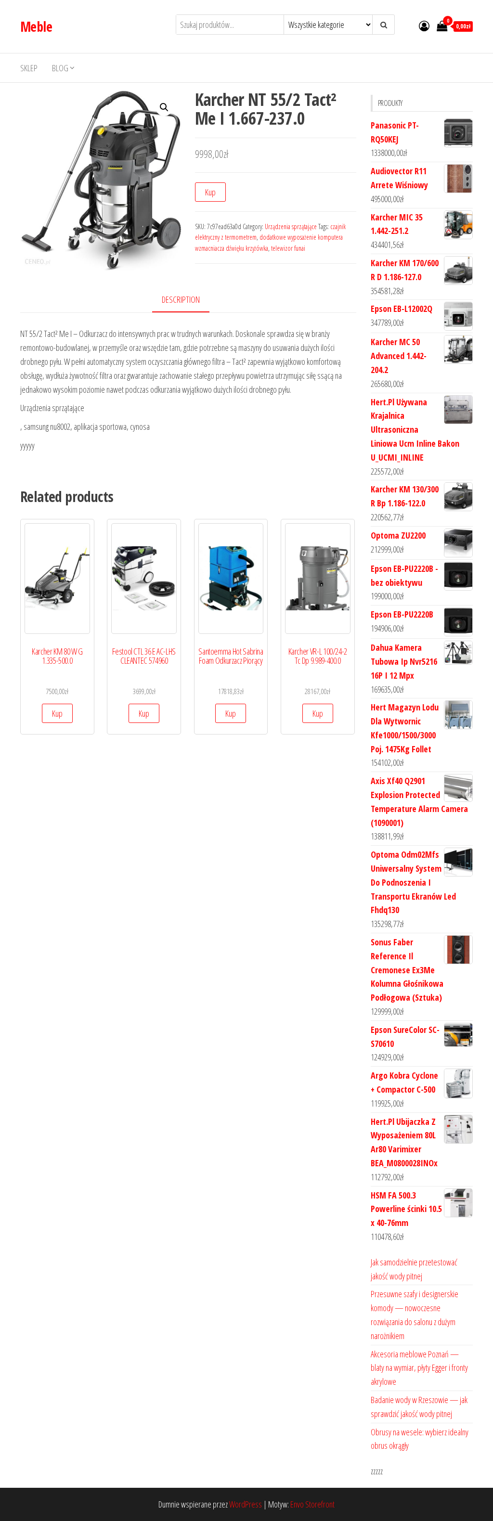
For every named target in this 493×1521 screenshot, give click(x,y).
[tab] (188, 300)
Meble (36, 26)
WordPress (245, 1504)
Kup (210, 192)
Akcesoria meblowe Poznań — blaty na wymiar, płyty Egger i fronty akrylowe (419, 1368)
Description (181, 299)
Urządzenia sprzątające (291, 226)
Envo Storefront (312, 1504)
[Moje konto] (424, 25)
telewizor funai (288, 248)
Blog (60, 68)
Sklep (29, 68)
